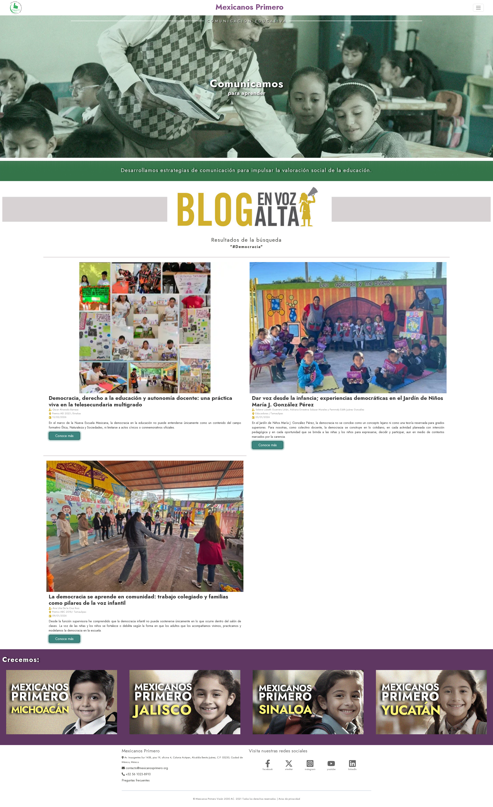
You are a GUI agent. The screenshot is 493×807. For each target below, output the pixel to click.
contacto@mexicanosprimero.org (146, 768)
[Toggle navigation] (478, 8)
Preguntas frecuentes (136, 780)
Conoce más (64, 435)
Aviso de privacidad (289, 799)
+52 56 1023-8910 (138, 774)
